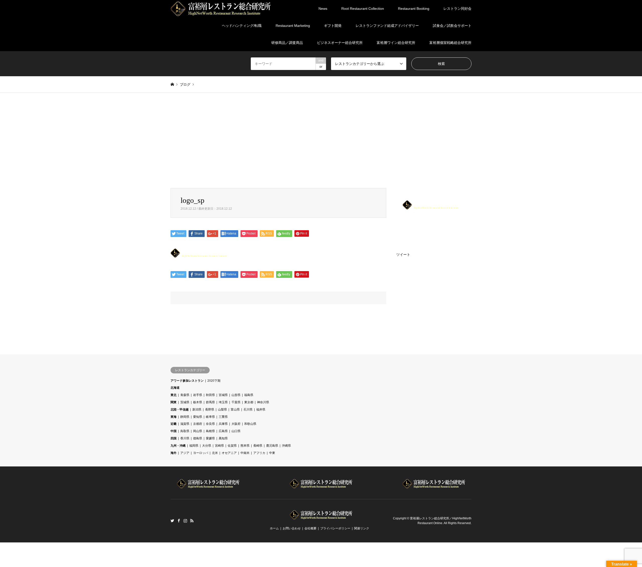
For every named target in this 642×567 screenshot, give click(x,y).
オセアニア (229, 453)
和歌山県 (250, 424)
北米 (215, 453)
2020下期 (213, 380)
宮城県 (223, 395)
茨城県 (184, 402)
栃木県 (197, 402)
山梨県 (222, 409)
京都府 (197, 424)
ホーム (274, 528)
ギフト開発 (333, 26)
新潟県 (196, 409)
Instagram (185, 520)
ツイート (403, 255)
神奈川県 (263, 402)
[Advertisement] (321, 140)
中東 (272, 453)
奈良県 (210, 424)
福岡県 (193, 445)
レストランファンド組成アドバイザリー (387, 26)
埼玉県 (223, 402)
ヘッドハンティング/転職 (242, 26)
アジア (184, 453)
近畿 (174, 424)
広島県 (223, 431)
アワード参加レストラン (187, 380)
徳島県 (197, 438)
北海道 (175, 387)
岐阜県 (210, 417)
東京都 (248, 402)
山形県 (235, 395)
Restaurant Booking (413, 9)
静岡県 (184, 417)
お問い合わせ (292, 528)
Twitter (172, 520)
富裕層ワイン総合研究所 (396, 43)
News (322, 9)
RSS (192, 520)
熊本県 (245, 445)
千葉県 (235, 402)
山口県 (235, 431)
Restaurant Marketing (293, 26)
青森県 (184, 395)
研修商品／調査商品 (287, 43)
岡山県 (197, 431)
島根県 (210, 431)
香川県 (184, 438)
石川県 (248, 409)
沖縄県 (286, 445)
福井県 (260, 409)
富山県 (235, 409)
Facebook (179, 520)
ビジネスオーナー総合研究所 (340, 43)
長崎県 (257, 445)
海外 (174, 453)
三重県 (223, 417)
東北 (174, 395)
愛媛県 (210, 438)
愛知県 (197, 417)
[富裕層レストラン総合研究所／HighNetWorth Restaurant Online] (221, 9)
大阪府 (235, 424)
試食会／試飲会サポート (452, 26)
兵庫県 (223, 424)
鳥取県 (184, 431)
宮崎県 (219, 445)
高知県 (223, 438)
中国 (174, 431)
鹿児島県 (272, 445)
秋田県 (210, 395)
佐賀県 (232, 445)
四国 (174, 438)
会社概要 (310, 528)
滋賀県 (184, 424)
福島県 (248, 395)
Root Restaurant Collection (362, 9)
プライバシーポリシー (335, 528)
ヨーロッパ (200, 453)
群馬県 (210, 402)
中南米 (245, 453)
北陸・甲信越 (180, 409)
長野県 (209, 409)
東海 (174, 417)
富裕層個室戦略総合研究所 (450, 43)
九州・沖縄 (178, 445)
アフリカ (259, 453)
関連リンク (361, 528)
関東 (174, 402)
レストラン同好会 (457, 9)
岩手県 (197, 395)
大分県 (206, 445)
